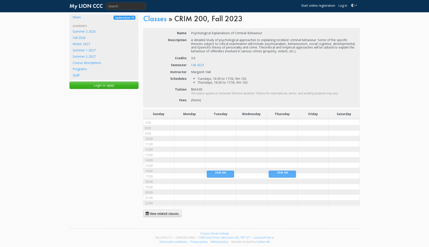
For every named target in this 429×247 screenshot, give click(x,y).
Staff (76, 75)
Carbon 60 (263, 242)
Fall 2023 (197, 65)
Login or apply (104, 85)
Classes (155, 19)
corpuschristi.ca (264, 237)
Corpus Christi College (214, 233)
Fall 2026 (79, 38)
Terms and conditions (173, 242)
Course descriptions (87, 63)
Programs (80, 69)
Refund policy (219, 242)
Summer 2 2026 (84, 31)
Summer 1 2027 (84, 50)
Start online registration (318, 5)
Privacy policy (199, 242)
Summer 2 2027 (84, 56)
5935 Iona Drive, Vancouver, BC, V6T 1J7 (224, 237)
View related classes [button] (164, 213)
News (103, 17)
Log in (342, 5)
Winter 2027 (81, 44)
